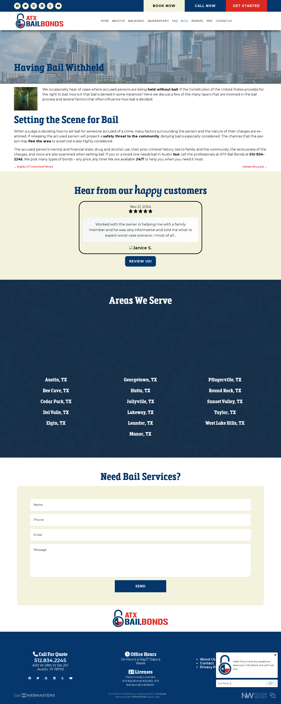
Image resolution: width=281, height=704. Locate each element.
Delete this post (255, 166)
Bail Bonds (136, 20)
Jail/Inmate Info (158, 20)
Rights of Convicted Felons (33, 166)
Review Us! (140, 261)
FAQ (175, 20)
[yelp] (50, 6)
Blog (184, 20)
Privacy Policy (211, 667)
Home (105, 20)
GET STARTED (246, 6)
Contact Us (224, 20)
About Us (118, 20)
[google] (33, 6)
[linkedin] (42, 6)
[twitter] (25, 6)
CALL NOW (205, 6)
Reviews (197, 20)
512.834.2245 (50, 660)
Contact (207, 663)
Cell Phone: (224, 683)
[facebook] (17, 6)
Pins (209, 20)
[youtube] (58, 6)
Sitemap (161, 693)
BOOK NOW (164, 6)
